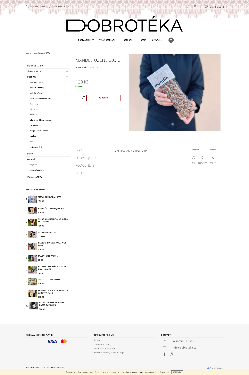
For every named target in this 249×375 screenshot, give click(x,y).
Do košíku (103, 98)
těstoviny (34, 104)
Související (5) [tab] (86, 157)
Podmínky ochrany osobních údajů (109, 352)
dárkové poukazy (37, 170)
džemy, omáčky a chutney (41, 120)
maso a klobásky (37, 87)
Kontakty (98, 340)
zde (168, 372)
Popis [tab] (79, 150)
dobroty (31, 77)
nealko (33, 136)
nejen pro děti (36, 147)
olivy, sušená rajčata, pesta (41, 98)
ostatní (31, 159)
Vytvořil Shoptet (216, 368)
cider (32, 141)
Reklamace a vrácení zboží (105, 348)
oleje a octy (34, 109)
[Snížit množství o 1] (84, 99)
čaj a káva (34, 125)
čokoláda (34, 114)
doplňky (33, 164)
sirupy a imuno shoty (39, 130)
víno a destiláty (35, 71)
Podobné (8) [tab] (85, 165)
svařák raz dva (34, 177)
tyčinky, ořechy (36, 93)
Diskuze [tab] (81, 173)
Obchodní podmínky (102, 344)
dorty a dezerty (35, 66)
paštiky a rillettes (37, 82)
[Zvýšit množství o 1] (84, 96)
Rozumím (177, 372)
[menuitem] (86, 40)
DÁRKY (30, 154)
